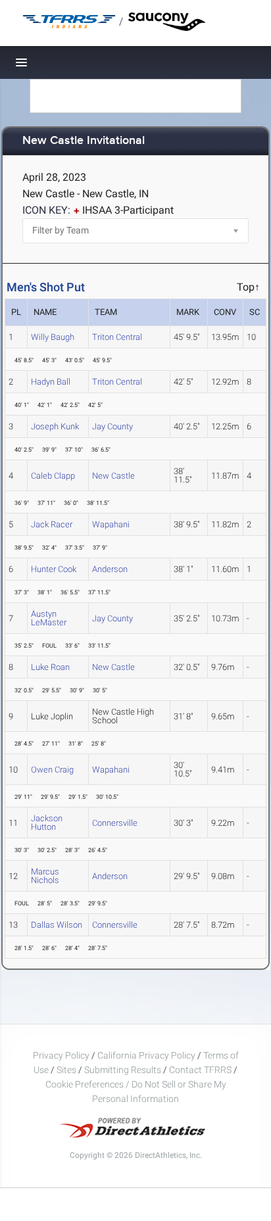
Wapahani (111, 524)
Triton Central (117, 337)
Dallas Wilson (56, 925)
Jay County (112, 426)
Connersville (114, 823)
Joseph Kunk (55, 426)
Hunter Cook (53, 569)
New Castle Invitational (83, 141)
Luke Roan (50, 667)
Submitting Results (122, 1070)
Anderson (110, 569)
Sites (66, 1070)
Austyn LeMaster (48, 618)
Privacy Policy (61, 1055)
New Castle (113, 476)
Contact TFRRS (201, 1070)
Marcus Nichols (45, 876)
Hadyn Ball (50, 382)
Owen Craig (52, 770)
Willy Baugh (52, 337)
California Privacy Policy (146, 1055)
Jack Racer (51, 524)
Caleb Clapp (53, 476)
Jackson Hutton (46, 822)
